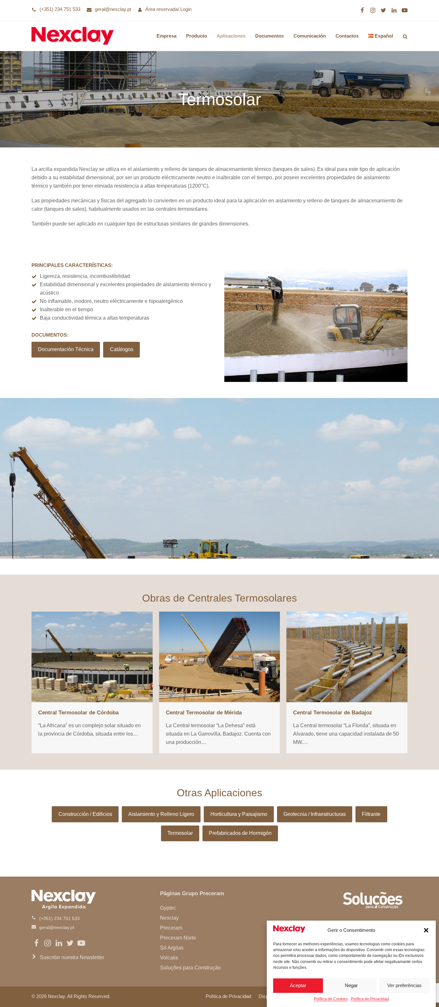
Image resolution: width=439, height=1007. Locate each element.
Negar (351, 985)
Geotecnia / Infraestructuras (314, 814)
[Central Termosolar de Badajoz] (347, 656)
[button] (426, 930)
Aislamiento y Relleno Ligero (161, 814)
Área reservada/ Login (168, 9)
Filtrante (371, 814)
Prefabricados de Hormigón (240, 833)
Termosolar (180, 833)
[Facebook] (362, 10)
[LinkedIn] (394, 10)
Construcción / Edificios (85, 814)
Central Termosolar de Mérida (204, 712)
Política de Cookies (331, 999)
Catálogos (121, 349)
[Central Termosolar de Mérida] (219, 656)
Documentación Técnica (66, 349)
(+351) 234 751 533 (60, 9)
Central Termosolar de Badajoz (332, 712)
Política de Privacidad (370, 999)
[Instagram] (373, 10)
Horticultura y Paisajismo (239, 814)
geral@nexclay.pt (113, 9)
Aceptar (298, 985)
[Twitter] (383, 10)
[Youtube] (405, 10)
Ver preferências (404, 985)
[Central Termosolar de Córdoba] (92, 656)
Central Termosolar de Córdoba (78, 712)
